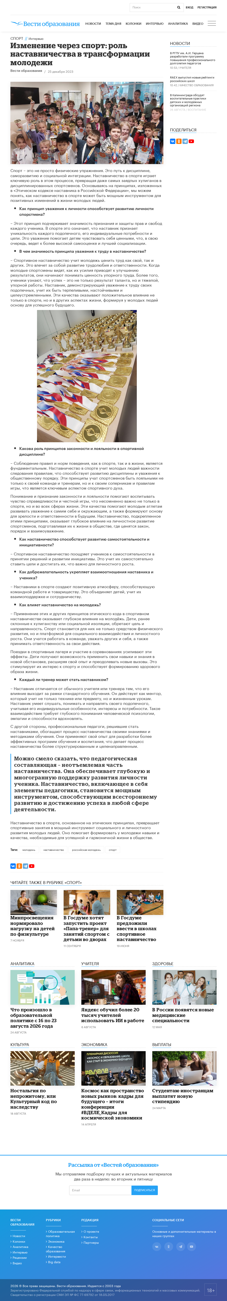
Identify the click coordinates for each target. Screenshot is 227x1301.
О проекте (91, 1231)
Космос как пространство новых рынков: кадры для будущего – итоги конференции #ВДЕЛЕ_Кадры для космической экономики (112, 1104)
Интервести (57, 1256)
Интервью (155, 23)
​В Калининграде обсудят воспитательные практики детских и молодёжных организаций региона (188, 99)
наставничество (53, 849)
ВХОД (189, 7)
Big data (54, 1261)
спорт (113, 849)
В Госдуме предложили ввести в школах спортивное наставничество (137, 928)
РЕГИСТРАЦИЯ (207, 7)
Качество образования (197, 85)
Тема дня (113, 23)
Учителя (185, 67)
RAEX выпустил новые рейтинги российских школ (192, 79)
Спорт (16, 38)
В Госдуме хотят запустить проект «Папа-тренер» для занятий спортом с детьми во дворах (87, 928)
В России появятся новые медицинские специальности (183, 1015)
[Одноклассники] (19, 866)
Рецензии (20, 1257)
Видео (197, 23)
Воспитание (197, 109)
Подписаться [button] (144, 1190)
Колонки (133, 23)
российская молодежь (86, 849)
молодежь (28, 849)
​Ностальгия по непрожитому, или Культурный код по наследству (33, 1099)
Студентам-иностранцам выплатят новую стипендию (182, 1096)
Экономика (56, 1241)
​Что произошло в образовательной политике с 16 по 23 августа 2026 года (33, 1018)
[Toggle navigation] (212, 24)
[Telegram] (25, 866)
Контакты (91, 1236)
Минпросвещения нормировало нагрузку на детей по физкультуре (32, 926)
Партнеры (91, 1242)
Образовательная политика (60, 1233)
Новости (93, 23)
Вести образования (26, 71)
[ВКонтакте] (13, 866)
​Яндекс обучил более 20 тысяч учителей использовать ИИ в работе (112, 1015)
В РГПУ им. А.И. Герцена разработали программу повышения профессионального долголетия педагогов (192, 57)
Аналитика (178, 23)
